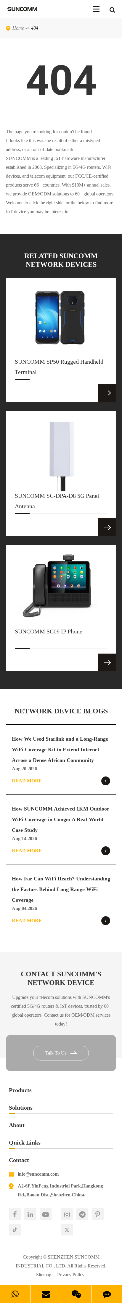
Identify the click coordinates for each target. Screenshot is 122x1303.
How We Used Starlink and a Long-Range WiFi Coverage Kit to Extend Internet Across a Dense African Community (60, 749)
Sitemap (43, 1274)
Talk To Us (56, 1052)
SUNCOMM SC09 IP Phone (48, 631)
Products (20, 1090)
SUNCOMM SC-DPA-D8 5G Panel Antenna (57, 500)
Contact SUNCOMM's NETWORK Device (61, 978)
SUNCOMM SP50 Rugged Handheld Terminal (59, 366)
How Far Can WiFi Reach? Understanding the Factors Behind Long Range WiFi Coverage (61, 889)
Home (18, 28)
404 (34, 28)
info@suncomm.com (38, 1174)
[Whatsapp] (15, 1294)
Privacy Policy (70, 1274)
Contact (19, 1160)
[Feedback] (107, 1294)
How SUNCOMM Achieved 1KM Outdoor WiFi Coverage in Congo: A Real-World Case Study (60, 819)
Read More (27, 780)
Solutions (21, 1107)
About (17, 1125)
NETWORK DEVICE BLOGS (61, 711)
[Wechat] (76, 1294)
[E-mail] (45, 1294)
